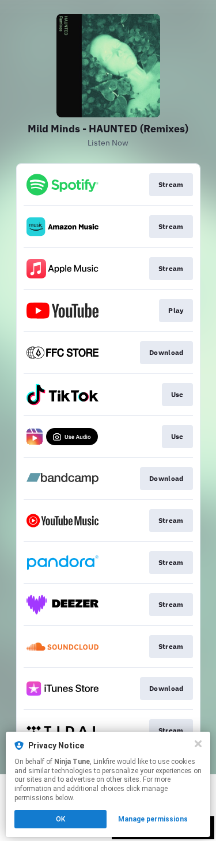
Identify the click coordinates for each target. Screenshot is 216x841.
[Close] (198, 744)
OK (60, 819)
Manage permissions (153, 819)
